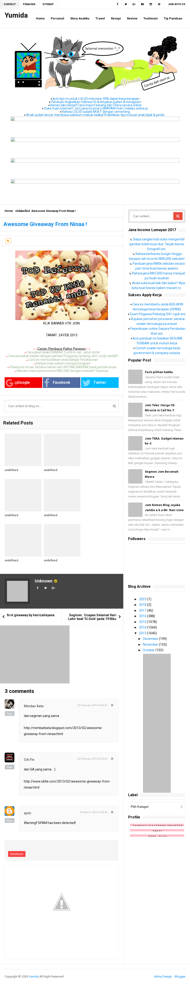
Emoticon (16, 854)
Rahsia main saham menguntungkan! (63, 363)
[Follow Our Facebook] (117, 4)
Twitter (99, 382)
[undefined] (23, 450)
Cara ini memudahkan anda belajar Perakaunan (63, 360)
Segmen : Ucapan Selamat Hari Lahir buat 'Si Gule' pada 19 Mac (92, 617)
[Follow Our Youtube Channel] (142, 4)
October (149, 650)
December (151, 639)
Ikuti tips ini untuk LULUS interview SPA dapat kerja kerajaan (96, 99)
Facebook (61, 382)
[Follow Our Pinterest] (159, 4)
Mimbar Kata (34, 706)
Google (23, 382)
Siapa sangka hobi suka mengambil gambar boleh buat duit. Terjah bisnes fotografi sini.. (156, 244)
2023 (143, 599)
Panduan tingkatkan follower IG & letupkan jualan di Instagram (96, 102)
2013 (143, 633)
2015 (143, 622)
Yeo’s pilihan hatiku (159, 372)
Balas (9, 713)
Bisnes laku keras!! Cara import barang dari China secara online (96, 105)
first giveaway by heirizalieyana (30, 615)
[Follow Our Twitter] (126, 4)
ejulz (27, 813)
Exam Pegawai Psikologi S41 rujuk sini (157, 314)
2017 (143, 610)
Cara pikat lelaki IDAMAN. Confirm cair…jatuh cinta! (63, 352)
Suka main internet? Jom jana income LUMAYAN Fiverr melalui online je (96, 108)
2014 (143, 627)
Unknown (43, 580)
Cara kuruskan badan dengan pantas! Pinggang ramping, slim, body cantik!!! (63, 356)
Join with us (176, 4)
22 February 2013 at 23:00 (92, 758)
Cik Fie (29, 759)
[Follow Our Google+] (134, 4)
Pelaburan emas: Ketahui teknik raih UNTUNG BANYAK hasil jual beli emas (63, 367)
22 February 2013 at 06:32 (92, 705)
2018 (143, 605)
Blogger (180, 976)
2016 (143, 616)
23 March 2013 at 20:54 (93, 812)
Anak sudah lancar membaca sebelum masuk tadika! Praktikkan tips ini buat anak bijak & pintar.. (96, 115)
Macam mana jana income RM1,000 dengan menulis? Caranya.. (63, 371)
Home (9, 211)
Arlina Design (163, 976)
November (151, 644)
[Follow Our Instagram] (151, 4)
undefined (11, 470)
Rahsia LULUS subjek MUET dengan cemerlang (96, 111)
